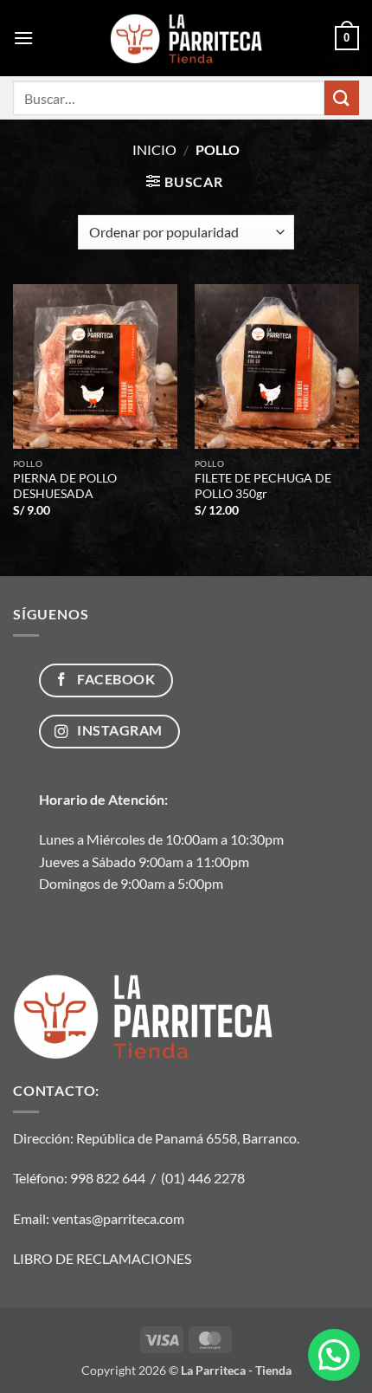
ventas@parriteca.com (118, 1218)
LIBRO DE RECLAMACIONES (102, 1258)
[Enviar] (341, 97)
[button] (23, 37)
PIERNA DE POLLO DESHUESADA (65, 486)
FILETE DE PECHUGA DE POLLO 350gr (263, 486)
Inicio (154, 149)
